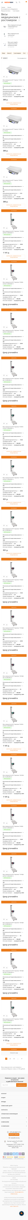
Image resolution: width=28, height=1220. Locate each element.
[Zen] (23, 1154)
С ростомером (17, 53)
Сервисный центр (6, 1105)
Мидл (3, 53)
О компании (5, 1126)
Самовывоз (9, 1144)
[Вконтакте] (5, 1154)
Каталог (4, 1093)
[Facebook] (8, 1154)
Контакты (4, 1110)
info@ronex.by (14, 1194)
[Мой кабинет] (22, 2)
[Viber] (20, 1154)
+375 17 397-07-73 (14, 1206)
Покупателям (5, 1118)
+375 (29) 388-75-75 (14, 1132)
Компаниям (5, 1122)
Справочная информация (9, 1114)
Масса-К (9, 53)
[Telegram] (17, 1154)
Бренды (3, 1101)
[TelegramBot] (14, 1154)
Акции (3, 1097)
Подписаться (21, 1085)
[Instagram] (11, 1154)
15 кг (24, 53)
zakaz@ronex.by (15, 1138)
